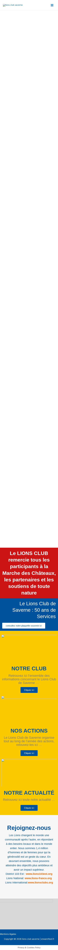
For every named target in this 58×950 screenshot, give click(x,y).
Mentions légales (8, 934)
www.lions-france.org (38, 878)
